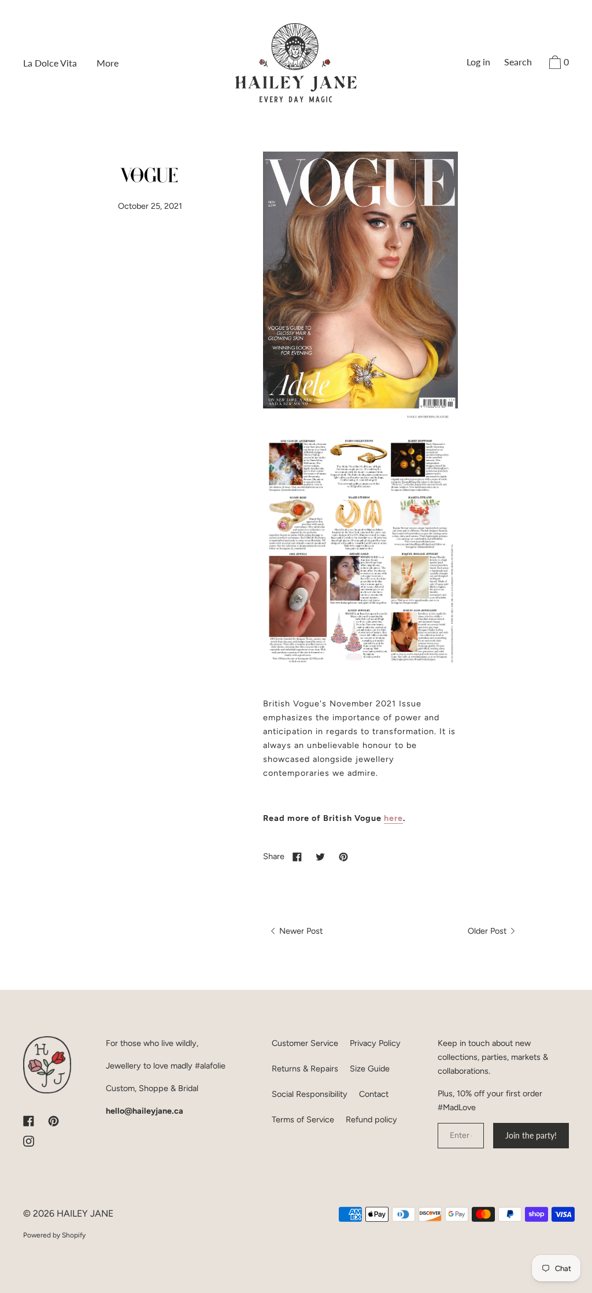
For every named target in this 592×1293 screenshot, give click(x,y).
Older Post (488, 931)
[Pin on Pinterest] (343, 856)
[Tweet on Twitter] (320, 856)
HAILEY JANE (85, 1213)
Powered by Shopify (54, 1235)
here (393, 818)
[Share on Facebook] (297, 856)
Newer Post (300, 931)
